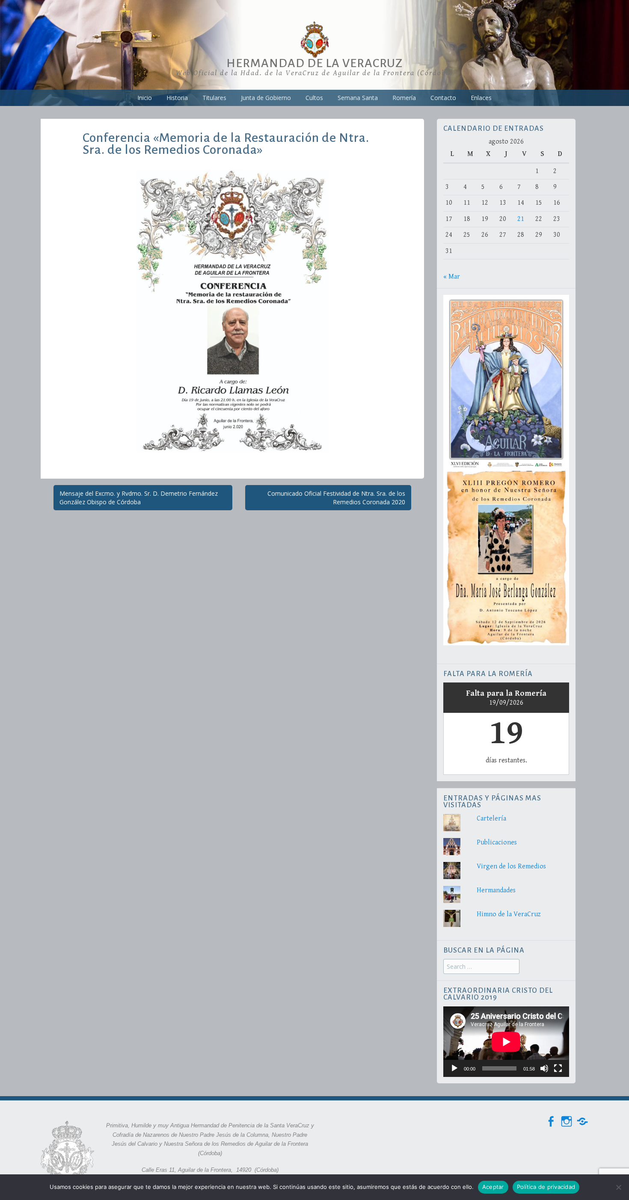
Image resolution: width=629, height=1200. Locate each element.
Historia (177, 98)
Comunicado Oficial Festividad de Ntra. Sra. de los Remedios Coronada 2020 (336, 497)
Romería (404, 98)
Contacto (443, 98)
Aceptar (493, 1186)
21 (520, 219)
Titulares (214, 98)
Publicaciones (497, 842)
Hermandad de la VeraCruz (314, 63)
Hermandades (496, 890)
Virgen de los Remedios (511, 866)
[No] (618, 1187)
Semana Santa (358, 98)
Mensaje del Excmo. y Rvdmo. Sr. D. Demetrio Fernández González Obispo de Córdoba (138, 497)
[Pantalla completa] (558, 1068)
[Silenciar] (544, 1068)
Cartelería (491, 819)
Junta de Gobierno (266, 98)
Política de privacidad (546, 1186)
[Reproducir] (454, 1068)
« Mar (451, 277)
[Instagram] (567, 1121)
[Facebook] (551, 1121)
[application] (506, 1041)
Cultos (314, 98)
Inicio (144, 98)
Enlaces (481, 98)
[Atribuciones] (582, 1121)
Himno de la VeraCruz (509, 914)
